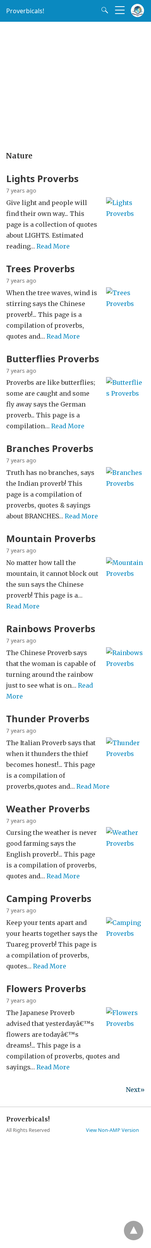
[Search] (103, 10)
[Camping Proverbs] (125, 944)
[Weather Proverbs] (125, 854)
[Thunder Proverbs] (125, 764)
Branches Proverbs (49, 448)
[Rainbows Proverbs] (125, 674)
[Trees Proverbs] (125, 314)
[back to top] (133, 1230)
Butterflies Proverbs (52, 358)
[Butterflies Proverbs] (125, 404)
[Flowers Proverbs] (125, 1034)
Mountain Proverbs (51, 538)
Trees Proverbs (40, 268)
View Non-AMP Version (112, 1129)
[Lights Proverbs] (125, 224)
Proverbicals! (25, 11)
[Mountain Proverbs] (125, 584)
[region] (75, 84)
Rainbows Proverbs (50, 628)
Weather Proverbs (48, 808)
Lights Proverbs (42, 178)
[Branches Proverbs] (125, 494)
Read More (53, 246)
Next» (135, 1089)
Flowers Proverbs (46, 988)
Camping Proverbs (48, 898)
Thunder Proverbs (47, 718)
